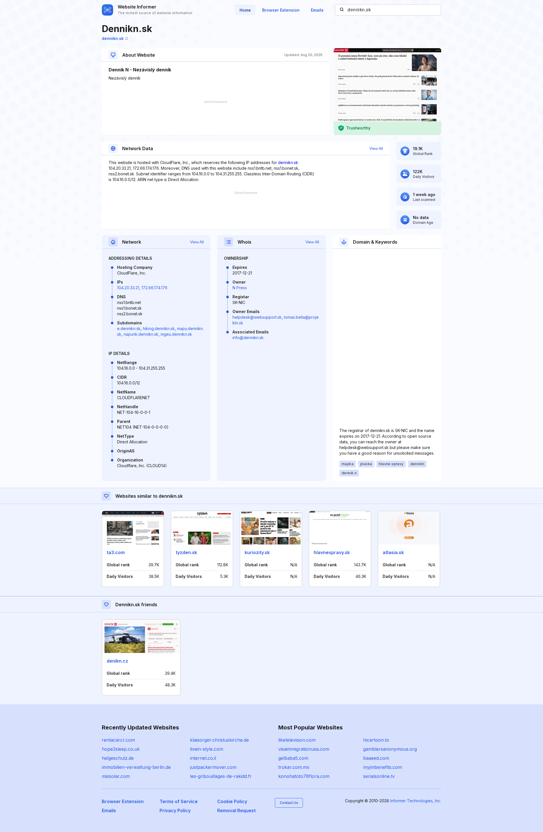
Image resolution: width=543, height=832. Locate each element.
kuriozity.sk (257, 552)
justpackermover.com (213, 767)
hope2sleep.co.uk (121, 749)
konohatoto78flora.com (303, 776)
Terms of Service (179, 801)
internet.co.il (203, 758)
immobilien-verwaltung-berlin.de (136, 767)
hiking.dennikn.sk (159, 328)
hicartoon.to (376, 740)
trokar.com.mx (293, 767)
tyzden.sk (186, 552)
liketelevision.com (297, 740)
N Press (239, 287)
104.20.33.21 (128, 287)
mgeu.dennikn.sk (176, 334)
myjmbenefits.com (382, 767)
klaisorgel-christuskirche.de (219, 740)
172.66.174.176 (154, 287)
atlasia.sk (393, 552)
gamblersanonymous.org (390, 749)
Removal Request (236, 810)
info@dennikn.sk (248, 337)
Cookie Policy (232, 801)
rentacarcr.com (118, 740)
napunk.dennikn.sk (141, 334)
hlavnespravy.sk (332, 552)
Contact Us (289, 803)
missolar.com (116, 776)
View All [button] (376, 148)
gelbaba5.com (293, 758)
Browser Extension (280, 10)
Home (245, 10)
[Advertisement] (215, 117)
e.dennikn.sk (129, 328)
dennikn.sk (113, 38)
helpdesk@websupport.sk (257, 317)
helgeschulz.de (118, 758)
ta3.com (116, 552)
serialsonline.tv (379, 776)
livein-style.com (206, 749)
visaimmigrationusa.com (303, 749)
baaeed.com (376, 758)
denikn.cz (117, 661)
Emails (317, 10)
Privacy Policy (175, 810)
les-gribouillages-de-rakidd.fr (221, 776)
